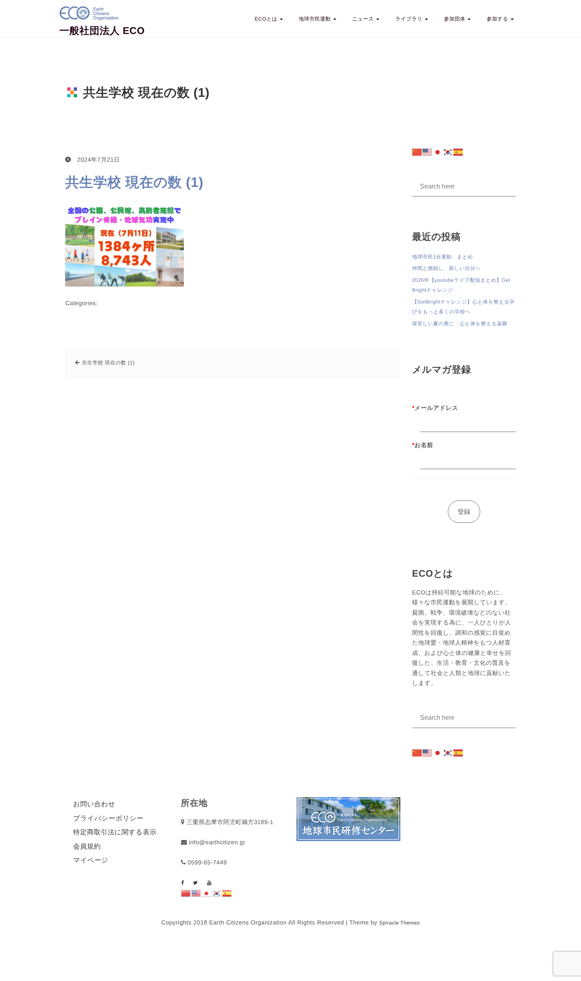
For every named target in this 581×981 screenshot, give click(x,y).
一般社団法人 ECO (102, 30)
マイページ (90, 860)
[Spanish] (458, 152)
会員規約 (87, 846)
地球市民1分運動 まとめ (442, 257)
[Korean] (448, 152)
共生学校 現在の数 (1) (134, 182)
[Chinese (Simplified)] (417, 152)
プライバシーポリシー (108, 818)
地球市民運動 (315, 19)
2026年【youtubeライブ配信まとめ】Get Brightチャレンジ (461, 285)
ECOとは (267, 19)
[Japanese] (438, 152)
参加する (498, 19)
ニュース (363, 19)
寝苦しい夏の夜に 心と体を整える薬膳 (459, 323)
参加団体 (455, 19)
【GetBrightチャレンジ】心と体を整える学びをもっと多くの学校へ (463, 307)
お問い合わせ (94, 804)
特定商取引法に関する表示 (115, 832)
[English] (428, 152)
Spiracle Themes (399, 923)
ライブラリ (409, 19)
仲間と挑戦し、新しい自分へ (446, 268)
